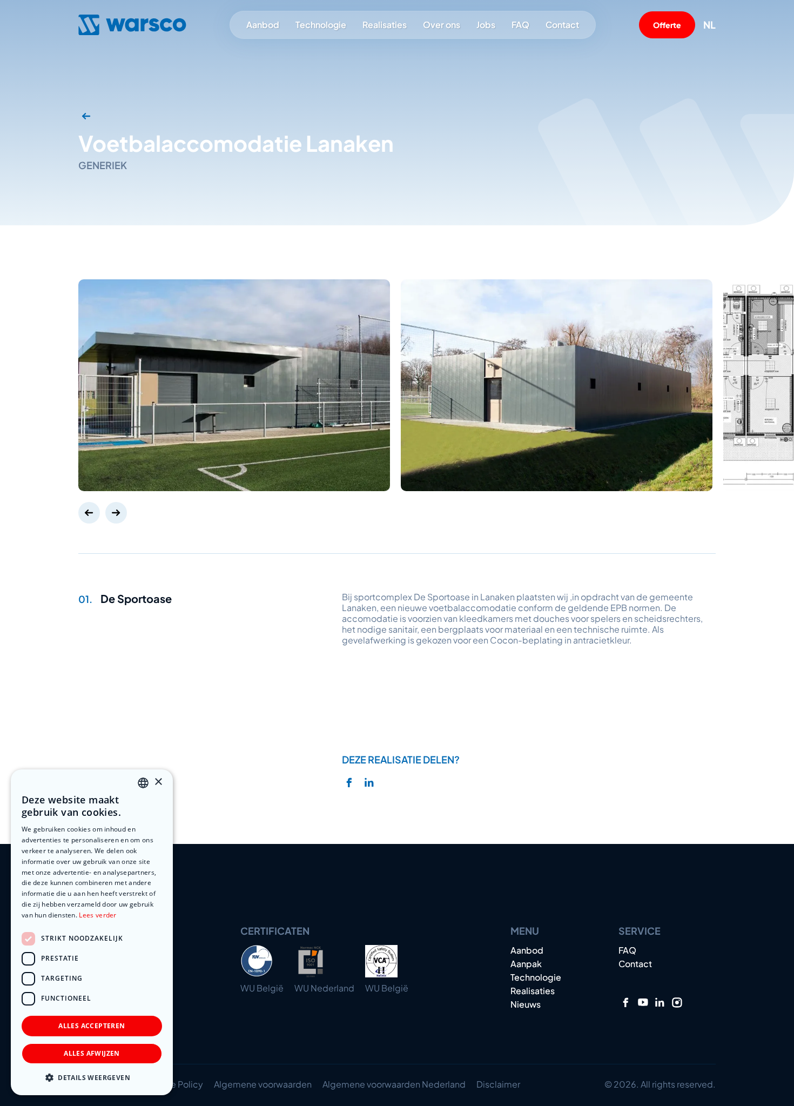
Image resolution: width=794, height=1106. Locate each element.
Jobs (485, 24)
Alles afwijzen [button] (92, 1053)
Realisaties (384, 24)
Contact (562, 24)
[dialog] (92, 932)
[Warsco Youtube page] (643, 1002)
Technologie (320, 24)
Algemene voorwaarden (263, 1084)
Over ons (441, 24)
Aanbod (262, 24)
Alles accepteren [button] (91, 1025)
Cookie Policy (174, 1084)
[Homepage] (132, 25)
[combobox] (143, 782)
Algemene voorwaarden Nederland (394, 1084)
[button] (92, 1077)
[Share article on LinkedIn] (369, 782)
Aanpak (526, 963)
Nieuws (525, 1004)
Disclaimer (498, 1084)
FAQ (520, 24)
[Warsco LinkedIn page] (659, 1002)
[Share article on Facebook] (349, 782)
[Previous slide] (89, 513)
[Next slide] (116, 513)
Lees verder (97, 915)
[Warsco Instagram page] (677, 1002)
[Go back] (86, 116)
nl (709, 25)
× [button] (158, 782)
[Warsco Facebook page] (625, 1002)
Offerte (667, 25)
